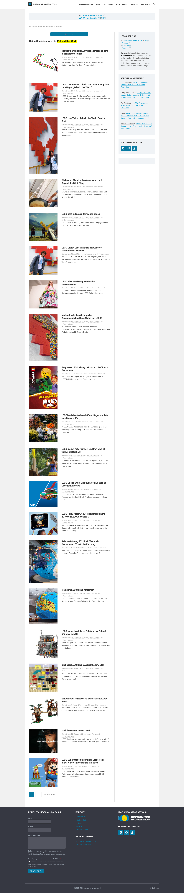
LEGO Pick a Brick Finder (86, 841)
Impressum (81, 817)
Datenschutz (81, 820)
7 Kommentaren (104, 254)
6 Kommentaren (67, 60)
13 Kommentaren (68, 671)
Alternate (91, 15)
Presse (79, 826)
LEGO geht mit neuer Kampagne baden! (81, 214)
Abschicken (36, 871)
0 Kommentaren (67, 324)
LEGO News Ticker (111, 5)
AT (99, 18)
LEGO (124, 5)
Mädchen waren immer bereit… (77, 730)
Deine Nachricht (34, 835)
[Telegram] (123, 148)
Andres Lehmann (127, 124)
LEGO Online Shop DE (88, 18)
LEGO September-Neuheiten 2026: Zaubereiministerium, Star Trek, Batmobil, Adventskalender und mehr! (135, 116)
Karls (134, 5)
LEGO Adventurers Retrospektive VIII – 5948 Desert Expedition (134, 85)
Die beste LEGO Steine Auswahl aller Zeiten (83, 665)
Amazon (83, 15)
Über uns (80, 823)
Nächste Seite (49, 795)
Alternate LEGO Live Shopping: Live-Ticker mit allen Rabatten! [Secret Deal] (136, 126)
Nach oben (155, 888)
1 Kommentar (101, 374)
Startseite (32, 27)
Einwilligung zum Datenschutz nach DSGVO (44, 859)
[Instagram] (128, 148)
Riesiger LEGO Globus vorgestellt (78, 590)
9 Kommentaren (67, 458)
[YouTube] (134, 148)
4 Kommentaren (102, 288)
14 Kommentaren (68, 127)
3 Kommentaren (67, 93)
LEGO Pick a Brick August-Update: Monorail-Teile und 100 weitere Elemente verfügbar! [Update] (136, 95)
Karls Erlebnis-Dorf (84, 844)
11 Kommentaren (67, 424)
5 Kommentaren (67, 523)
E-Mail (30, 827)
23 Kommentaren (68, 220)
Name (30, 818)
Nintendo (145, 5)
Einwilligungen (82, 830)
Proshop (99, 15)
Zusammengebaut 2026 (88, 5)
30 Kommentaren (68, 769)
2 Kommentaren (67, 189)
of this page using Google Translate (69, 34)
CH (102, 18)
